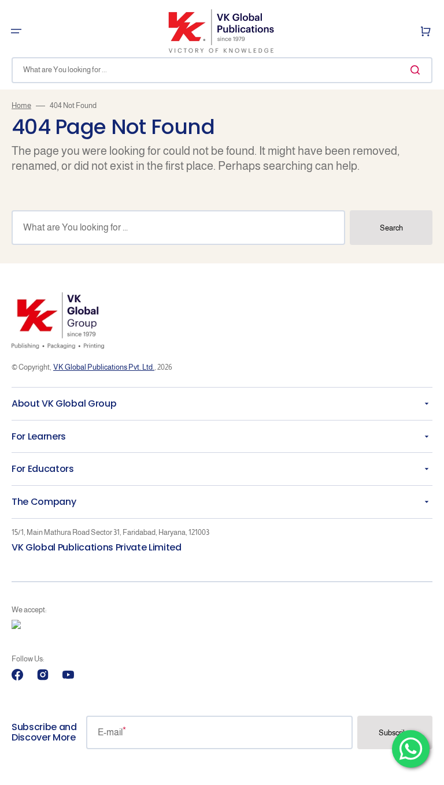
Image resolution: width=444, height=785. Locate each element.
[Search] (417, 70)
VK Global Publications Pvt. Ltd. (103, 367)
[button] (16, 31)
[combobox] (222, 70)
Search (391, 228)
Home (21, 105)
